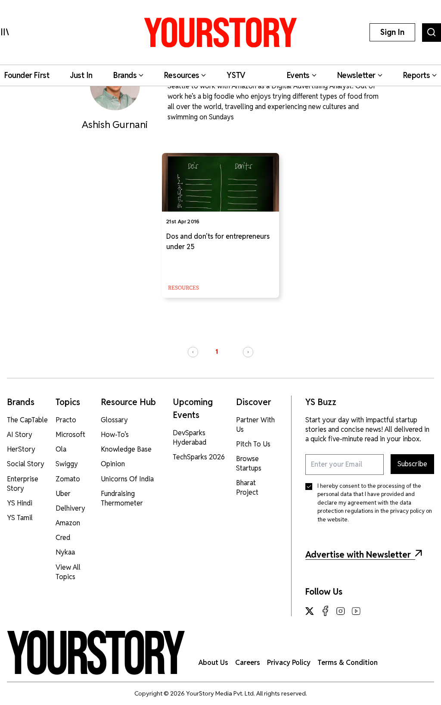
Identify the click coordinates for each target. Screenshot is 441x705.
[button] (193, 352)
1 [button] (216, 352)
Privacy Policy (289, 662)
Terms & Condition (347, 662)
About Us (213, 662)
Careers (247, 662)
